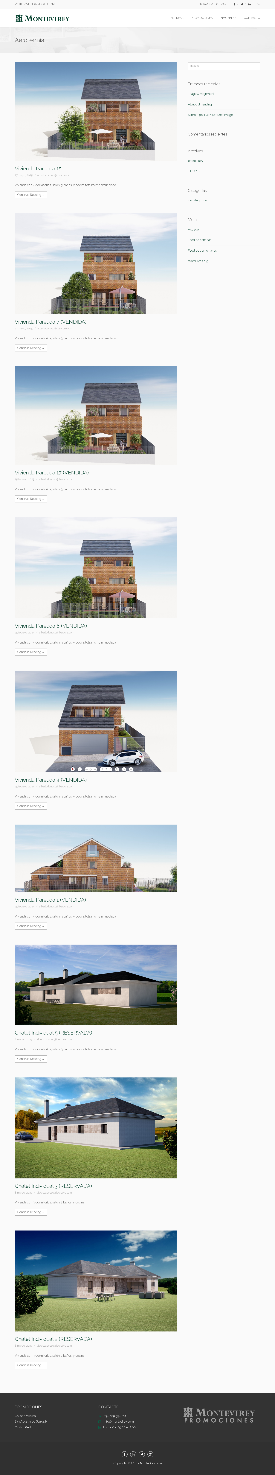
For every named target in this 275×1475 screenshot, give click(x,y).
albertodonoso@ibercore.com (54, 175)
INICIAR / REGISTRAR (212, 4)
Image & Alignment (201, 94)
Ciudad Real (23, 1427)
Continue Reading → (31, 195)
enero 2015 (195, 161)
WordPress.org (198, 261)
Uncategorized (198, 200)
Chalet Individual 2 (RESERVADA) (53, 1339)
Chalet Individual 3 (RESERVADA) (53, 1186)
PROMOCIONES (202, 18)
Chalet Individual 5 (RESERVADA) (53, 1033)
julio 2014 (194, 171)
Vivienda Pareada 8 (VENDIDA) (51, 626)
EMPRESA (177, 18)
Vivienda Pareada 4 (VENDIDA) (51, 780)
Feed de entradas (199, 240)
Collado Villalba (25, 1416)
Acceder (194, 229)
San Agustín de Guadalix (31, 1421)
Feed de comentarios (202, 250)
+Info (52, 4)
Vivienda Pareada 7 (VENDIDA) (50, 322)
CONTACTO (252, 18)
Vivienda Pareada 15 (38, 169)
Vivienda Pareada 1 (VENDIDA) (50, 900)
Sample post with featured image (210, 115)
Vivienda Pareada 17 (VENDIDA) (52, 473)
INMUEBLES (228, 18)
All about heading (200, 104)
